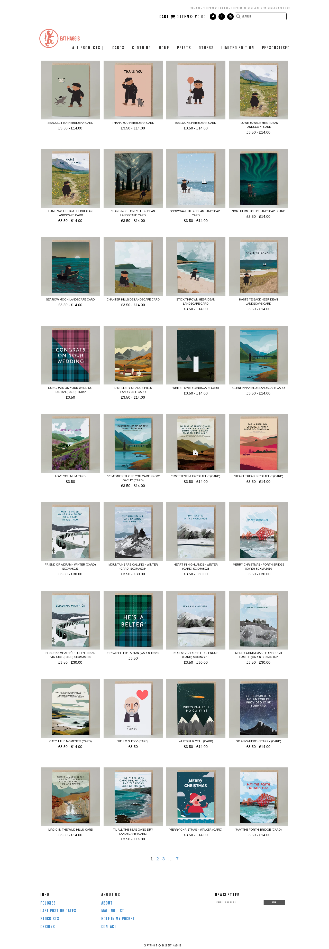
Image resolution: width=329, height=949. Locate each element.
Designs (47, 926)
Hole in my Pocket (118, 919)
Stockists (49, 919)
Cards (118, 48)
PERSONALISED (276, 48)
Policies (48, 903)
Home (164, 48)
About (107, 903)
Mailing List (112, 911)
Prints (184, 48)
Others (206, 48)
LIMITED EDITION (237, 48)
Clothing (141, 48)
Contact (108, 926)
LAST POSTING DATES (58, 911)
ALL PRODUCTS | (88, 48)
